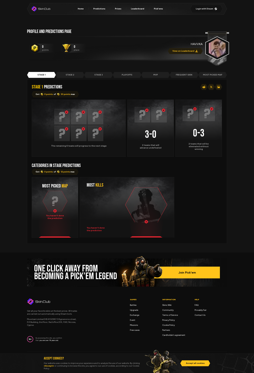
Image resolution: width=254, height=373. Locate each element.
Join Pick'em (187, 272)
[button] (62, 116)
